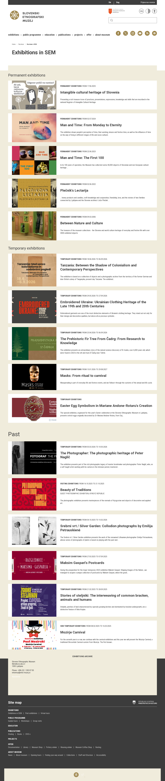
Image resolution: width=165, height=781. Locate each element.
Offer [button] (88, 34)
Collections (71, 755)
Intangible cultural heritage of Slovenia (89, 92)
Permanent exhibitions (71, 86)
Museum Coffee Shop (83, 747)
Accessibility (101, 755)
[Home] (28, 23)
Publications (14, 731)
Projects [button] (78, 34)
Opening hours (36, 755)
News (10, 755)
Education (13, 726)
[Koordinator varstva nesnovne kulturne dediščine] (123, 11)
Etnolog (11, 734)
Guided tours (13, 721)
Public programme (16, 718)
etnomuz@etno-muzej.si (21, 672)
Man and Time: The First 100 (82, 158)
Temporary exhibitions (71, 259)
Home (13, 44)
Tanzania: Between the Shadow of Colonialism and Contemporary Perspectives (98, 267)
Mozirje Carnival (72, 632)
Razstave (21, 44)
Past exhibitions (31, 713)
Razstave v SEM (32, 44)
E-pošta (154, 32)
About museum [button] (102, 34)
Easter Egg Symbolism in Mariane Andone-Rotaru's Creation (106, 406)
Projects (12, 739)
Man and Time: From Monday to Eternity (91, 125)
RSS (146, 32)
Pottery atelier (51, 747)
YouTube (140, 32)
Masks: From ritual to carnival (83, 376)
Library (25, 747)
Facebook (118, 32)
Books (19, 734)
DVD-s (27, 734)
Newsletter (16, 677)
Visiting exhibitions (69, 483)
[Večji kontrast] (148, 11)
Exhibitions (13, 710)
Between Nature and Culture (81, 223)
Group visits (37, 721)
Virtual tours (45, 713)
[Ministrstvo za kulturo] (145, 702)
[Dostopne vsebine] (154, 11)
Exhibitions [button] (13, 34)
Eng (117, 2)
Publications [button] (64, 34)
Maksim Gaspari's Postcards (82, 563)
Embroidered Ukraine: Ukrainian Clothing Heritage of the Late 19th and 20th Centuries (103, 304)
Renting (98, 747)
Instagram (132, 32)
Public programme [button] (32, 34)
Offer (10, 744)
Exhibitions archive (82, 656)
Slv (110, 2)
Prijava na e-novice (148, 2)
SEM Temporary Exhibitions (73, 626)
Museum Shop (37, 747)
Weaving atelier (66, 747)
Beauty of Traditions (75, 490)
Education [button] (50, 34)
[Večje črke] (141, 11)
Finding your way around (54, 755)
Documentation (14, 747)
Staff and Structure (85, 755)
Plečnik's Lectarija (74, 190)
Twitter (125, 32)
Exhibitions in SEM (15, 713)
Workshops (25, 721)
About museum (15, 752)
